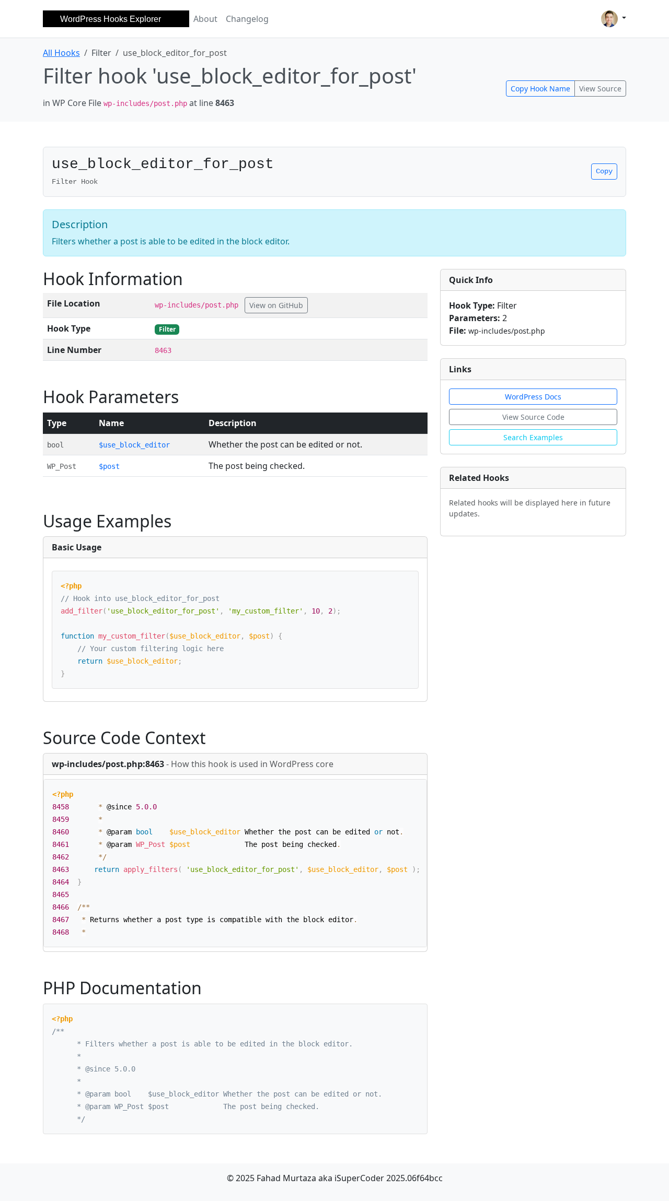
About (205, 19)
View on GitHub (276, 305)
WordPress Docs (533, 397)
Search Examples (533, 437)
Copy (604, 171)
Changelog (247, 19)
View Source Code (533, 417)
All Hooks (61, 52)
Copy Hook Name (540, 88)
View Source (600, 88)
